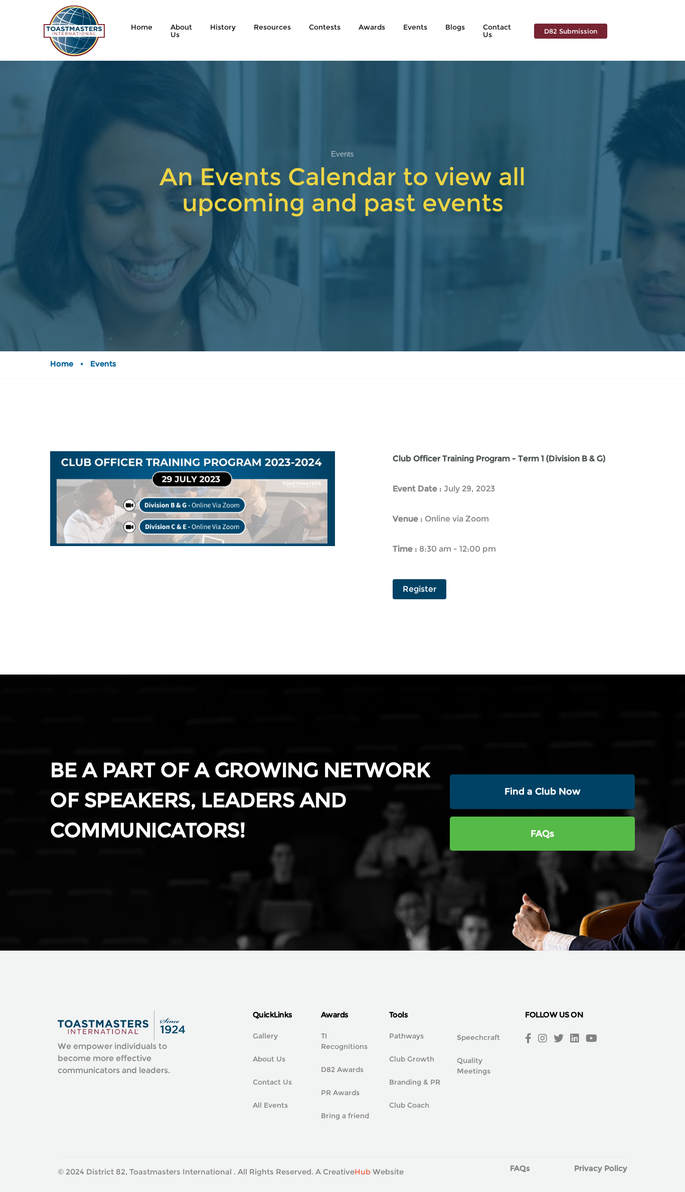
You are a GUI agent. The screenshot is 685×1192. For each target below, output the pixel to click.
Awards (372, 27)
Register (419, 589)
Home (141, 27)
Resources (272, 27)
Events (415, 27)
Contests (324, 27)
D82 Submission (570, 31)
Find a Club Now (542, 791)
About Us (181, 31)
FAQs (542, 833)
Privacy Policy (600, 1168)
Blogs (455, 27)
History (223, 27)
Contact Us (497, 31)
